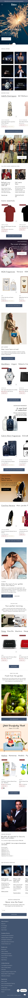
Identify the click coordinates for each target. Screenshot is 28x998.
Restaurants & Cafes (5, 989)
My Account (3, 949)
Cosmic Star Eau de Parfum (7, 297)
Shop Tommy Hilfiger (14, 235)
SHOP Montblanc (14, 399)
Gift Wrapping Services (6, 953)
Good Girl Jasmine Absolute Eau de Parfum (9, 532)
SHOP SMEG (14, 666)
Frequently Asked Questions (7, 935)
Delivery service (4, 891)
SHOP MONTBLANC (8, 358)
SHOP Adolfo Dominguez (14, 131)
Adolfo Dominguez (8, 96)
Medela (21, 755)
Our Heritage (4, 925)
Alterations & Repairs (5, 975)
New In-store (4, 981)
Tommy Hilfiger (4, 224)
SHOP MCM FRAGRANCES (14, 305)
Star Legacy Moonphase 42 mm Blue (9, 389)
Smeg (3, 631)
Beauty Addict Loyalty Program (8, 973)
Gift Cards (3, 969)
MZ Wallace (23, 96)
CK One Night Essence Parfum (8, 461)
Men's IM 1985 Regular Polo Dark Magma (8, 227)
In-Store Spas (4, 987)
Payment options (17, 892)
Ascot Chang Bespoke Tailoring (8, 983)
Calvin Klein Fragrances (11, 436)
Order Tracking (4, 951)
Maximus (18, 631)
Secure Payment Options (6, 955)
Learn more (17, 595)
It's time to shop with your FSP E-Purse (14, 1)
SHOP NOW (6, 38)
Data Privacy (4, 959)
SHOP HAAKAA (14, 792)
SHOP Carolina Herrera (14, 540)
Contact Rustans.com (6, 943)
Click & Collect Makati (6, 967)
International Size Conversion (7, 941)
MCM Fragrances (8, 271)
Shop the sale (4, 195)
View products (14, 719)
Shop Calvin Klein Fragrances (14, 469)
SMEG (4, 625)
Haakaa (4, 755)
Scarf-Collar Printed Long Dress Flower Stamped (8, 122)
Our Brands (3, 927)
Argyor (14, 364)
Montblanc (5, 364)
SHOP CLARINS (7, 596)
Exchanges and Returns (6, 939)
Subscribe (14, 914)
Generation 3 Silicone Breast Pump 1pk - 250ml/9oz (8, 782)
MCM (2, 295)
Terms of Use (4, 957)
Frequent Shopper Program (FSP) (8, 971)
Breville (23, 625)
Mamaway (13, 755)
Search (2, 991)
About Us (3, 923)
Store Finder (4, 929)
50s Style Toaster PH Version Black (8, 657)
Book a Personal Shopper (6, 985)
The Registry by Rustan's (6, 965)
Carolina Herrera (8, 505)
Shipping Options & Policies (7, 937)
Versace (20, 271)
